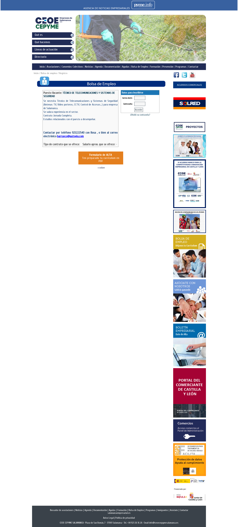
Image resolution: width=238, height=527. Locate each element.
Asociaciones (53, 66)
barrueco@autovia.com (70, 136)
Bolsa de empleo (49, 73)
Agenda (99, 66)
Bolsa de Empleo (139, 66)
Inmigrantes (163, 510)
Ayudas (125, 66)
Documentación (112, 66)
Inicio (42, 66)
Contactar (193, 66)
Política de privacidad (125, 518)
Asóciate (174, 510)
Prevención (167, 66)
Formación (155, 66)
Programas (180, 66)
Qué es (39, 34)
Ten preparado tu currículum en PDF (100, 158)
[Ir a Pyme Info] (143, 8)
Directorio (40, 56)
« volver (101, 168)
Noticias (89, 66)
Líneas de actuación (46, 49)
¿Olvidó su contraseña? (140, 115)
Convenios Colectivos (72, 66)
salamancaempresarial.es (119, 513)
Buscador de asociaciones (62, 510)
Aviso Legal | (109, 518)
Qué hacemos (42, 42)
